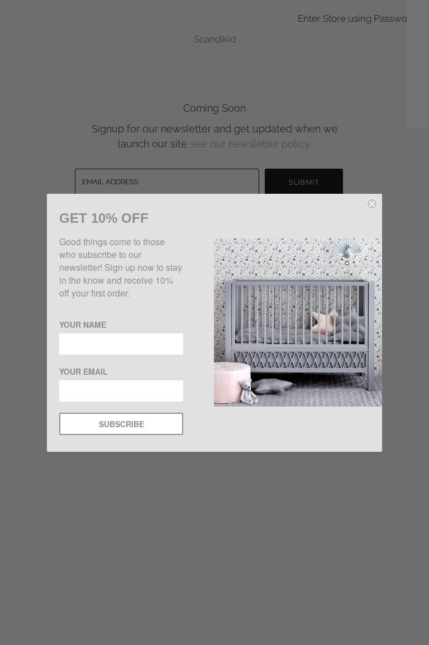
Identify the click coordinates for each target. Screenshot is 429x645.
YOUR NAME (82, 324)
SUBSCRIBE (121, 423)
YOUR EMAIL (83, 371)
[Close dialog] (372, 203)
